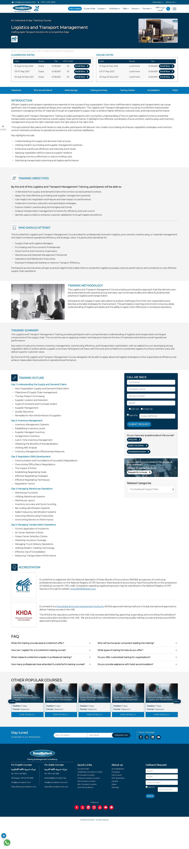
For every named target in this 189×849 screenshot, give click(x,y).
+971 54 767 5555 (27, 778)
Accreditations (118, 769)
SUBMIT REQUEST (139, 424)
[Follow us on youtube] (100, 807)
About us (170, 2)
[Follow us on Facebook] (76, 807)
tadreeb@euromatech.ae (55, 778)
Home (13, 51)
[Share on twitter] (147, 737)
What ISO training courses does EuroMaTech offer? (37, 643)
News (114, 784)
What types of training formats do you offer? (120, 650)
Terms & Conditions (85, 787)
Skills (125, 8)
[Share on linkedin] (152, 737)
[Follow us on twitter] (82, 807)
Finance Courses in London (88, 778)
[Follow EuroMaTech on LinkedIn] (3, 835)
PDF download (118, 778)
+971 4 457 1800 (47, 2)
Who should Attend (43, 90)
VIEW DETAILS (26, 714)
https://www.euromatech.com (23, 787)
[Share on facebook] (141, 737)
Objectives (16, 90)
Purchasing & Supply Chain (30, 51)
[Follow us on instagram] (94, 807)
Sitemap (115, 787)
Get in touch (117, 775)
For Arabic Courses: (54, 765)
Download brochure (137, 451)
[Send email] (105, 807)
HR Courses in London (86, 781)
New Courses (74, 8)
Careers (115, 781)
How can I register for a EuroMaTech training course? (38, 650)
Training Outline (127, 90)
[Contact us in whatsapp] (111, 807)
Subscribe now (121, 735)
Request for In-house (137, 472)
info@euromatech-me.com (56, 782)
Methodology (71, 90)
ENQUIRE (132, 439)
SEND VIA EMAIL (136, 445)
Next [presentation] (176, 701)
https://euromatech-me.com (56, 787)
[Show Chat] (7, 842)
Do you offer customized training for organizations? (124, 657)
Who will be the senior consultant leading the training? (126, 643)
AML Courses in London (87, 784)
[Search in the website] (168, 9)
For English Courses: (21, 765)
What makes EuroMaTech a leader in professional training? (41, 657)
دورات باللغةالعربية (160, 8)
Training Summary (98, 90)
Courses (101, 8)
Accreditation (153, 90)
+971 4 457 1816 (53, 774)
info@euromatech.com (25, 2)
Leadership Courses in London (89, 772)
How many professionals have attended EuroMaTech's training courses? (48, 664)
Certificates (114, 8)
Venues (135, 8)
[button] (92, 719)
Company (116, 772)
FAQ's (175, 90)
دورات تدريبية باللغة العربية (55, 769)
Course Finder (89, 8)
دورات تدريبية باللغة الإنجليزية (23, 769)
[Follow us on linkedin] (88, 807)
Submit (150, 796)
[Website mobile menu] (173, 9)
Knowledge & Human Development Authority (80, 606)
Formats (146, 8)
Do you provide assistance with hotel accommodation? (125, 664)
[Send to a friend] (158, 737)
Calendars (156, 2)
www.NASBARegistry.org (83, 589)
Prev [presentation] (13, 701)
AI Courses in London (86, 775)
